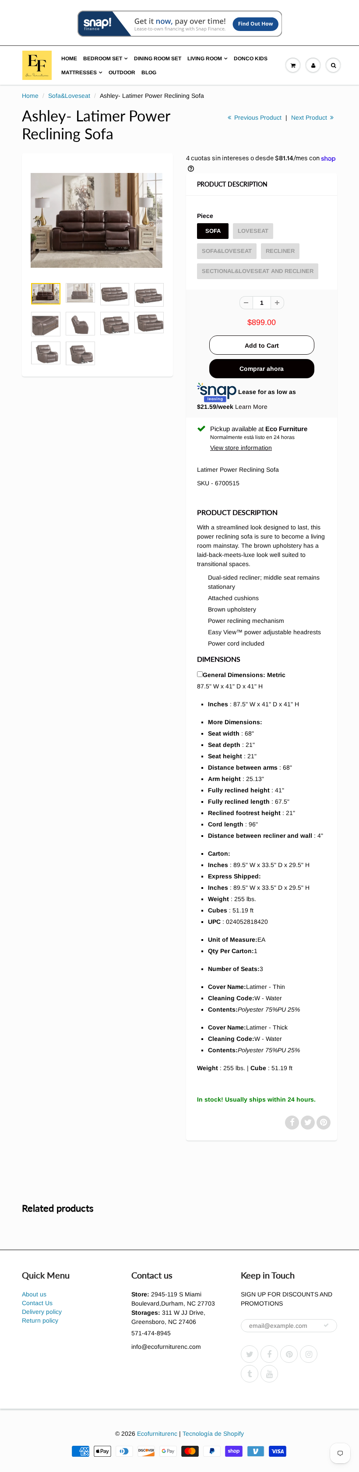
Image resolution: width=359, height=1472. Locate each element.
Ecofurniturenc (157, 1433)
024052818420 (247, 921)
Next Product (310, 117)
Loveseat (253, 231)
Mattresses (79, 72)
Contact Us (37, 1302)
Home (69, 58)
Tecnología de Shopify (213, 1433)
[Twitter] (249, 1354)
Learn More (251, 406)
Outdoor (122, 72)
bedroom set (102, 58)
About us (34, 1294)
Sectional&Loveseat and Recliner (257, 271)
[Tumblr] (249, 1373)
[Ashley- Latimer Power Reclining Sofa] (97, 220)
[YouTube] (269, 1373)
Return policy (40, 1320)
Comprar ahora (261, 368)
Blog (148, 72)
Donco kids (250, 58)
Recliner (280, 251)
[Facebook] (269, 1354)
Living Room (204, 58)
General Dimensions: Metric (244, 674)
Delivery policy (42, 1311)
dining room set (157, 58)
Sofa (213, 231)
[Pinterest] (289, 1354)
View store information (241, 447)
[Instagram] (308, 1354)
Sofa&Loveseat (69, 95)
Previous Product (257, 117)
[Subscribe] (326, 1325)
